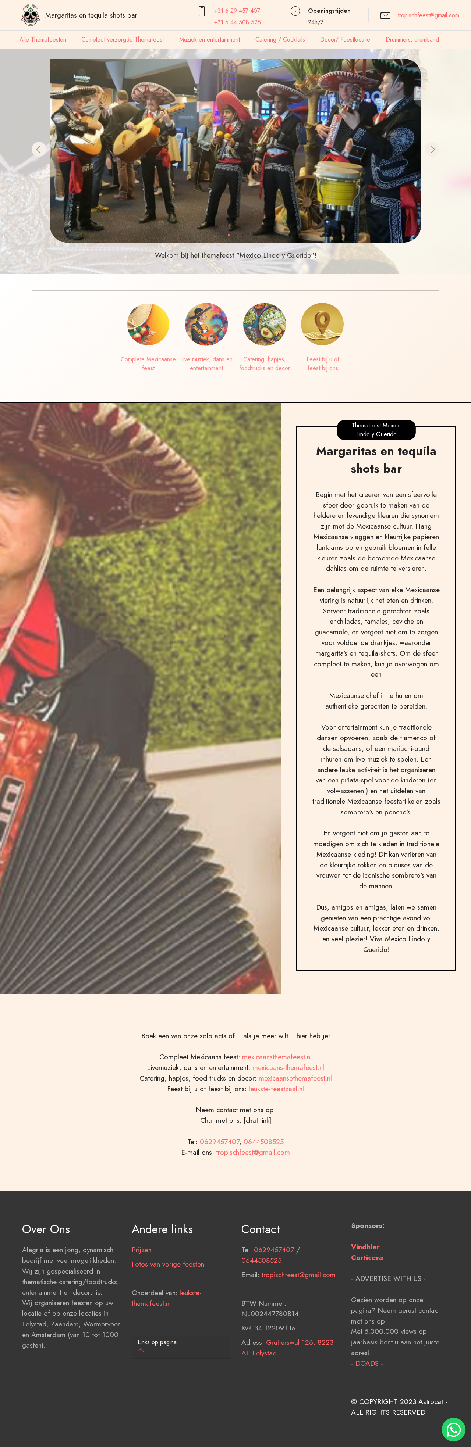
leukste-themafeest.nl (167, 1297)
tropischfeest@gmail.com (428, 15)
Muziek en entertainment (209, 39)
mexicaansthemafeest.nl (277, 1057)
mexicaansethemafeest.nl (295, 1078)
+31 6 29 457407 (237, 11)
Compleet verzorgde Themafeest (122, 39)
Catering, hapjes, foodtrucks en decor (264, 363)
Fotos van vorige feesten (168, 1264)
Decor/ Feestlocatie (345, 39)
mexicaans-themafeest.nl (287, 1067)
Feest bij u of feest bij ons (323, 363)
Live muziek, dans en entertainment (206, 363)
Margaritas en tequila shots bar (91, 15)
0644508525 (264, 1141)
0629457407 (219, 1141)
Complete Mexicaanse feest (148, 363)
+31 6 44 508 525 (237, 22)
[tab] (181, 1347)
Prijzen (142, 1249)
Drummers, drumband (412, 39)
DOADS (367, 1363)
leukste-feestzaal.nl (276, 1089)
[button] (39, 149)
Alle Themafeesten (43, 39)
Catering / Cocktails (280, 39)
